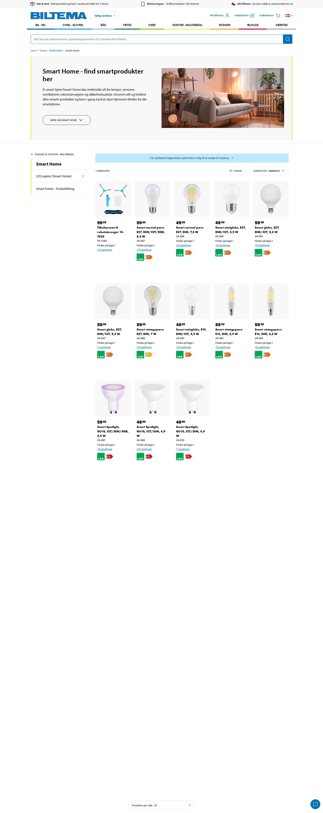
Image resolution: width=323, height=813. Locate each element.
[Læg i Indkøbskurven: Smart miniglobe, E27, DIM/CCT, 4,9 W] (230, 264)
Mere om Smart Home (63, 120)
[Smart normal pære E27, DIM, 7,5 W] (192, 199)
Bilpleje (253, 25)
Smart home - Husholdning (55, 188)
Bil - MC (41, 25)
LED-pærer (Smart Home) (54, 176)
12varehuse (104, 250)
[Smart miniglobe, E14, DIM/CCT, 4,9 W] (192, 301)
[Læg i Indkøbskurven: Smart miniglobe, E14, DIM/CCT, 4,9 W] (191, 366)
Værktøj (282, 25)
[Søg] (287, 39)
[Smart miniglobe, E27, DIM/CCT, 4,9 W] (231, 199)
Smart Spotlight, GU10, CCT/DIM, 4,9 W (151, 431)
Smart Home (48, 164)
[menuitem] (40, 25)
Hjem (152, 25)
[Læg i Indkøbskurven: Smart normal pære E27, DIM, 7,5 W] (191, 264)
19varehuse (144, 250)
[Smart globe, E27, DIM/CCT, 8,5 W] (271, 199)
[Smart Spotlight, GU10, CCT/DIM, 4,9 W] (152, 398)
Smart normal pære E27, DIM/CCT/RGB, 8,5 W (151, 232)
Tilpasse (237, 170)
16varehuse (262, 347)
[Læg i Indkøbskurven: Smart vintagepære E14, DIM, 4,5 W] (270, 366)
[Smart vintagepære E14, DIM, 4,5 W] (271, 301)
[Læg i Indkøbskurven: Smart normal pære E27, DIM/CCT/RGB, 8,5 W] (151, 269)
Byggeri (224, 25)
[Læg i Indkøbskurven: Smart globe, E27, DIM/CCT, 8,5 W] (270, 264)
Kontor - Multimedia (187, 25)
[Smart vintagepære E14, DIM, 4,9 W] (231, 301)
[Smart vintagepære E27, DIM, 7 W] (152, 301)
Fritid (127, 25)
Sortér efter (266, 170)
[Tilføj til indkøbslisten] (101, 259)
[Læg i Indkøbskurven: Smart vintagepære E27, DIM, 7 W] (151, 366)
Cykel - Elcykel (73, 25)
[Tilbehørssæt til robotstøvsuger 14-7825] (113, 199)
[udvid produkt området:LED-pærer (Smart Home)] (83, 176)
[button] (289, 15)
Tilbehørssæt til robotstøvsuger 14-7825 (110, 232)
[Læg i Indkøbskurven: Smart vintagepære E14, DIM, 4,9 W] (230, 366)
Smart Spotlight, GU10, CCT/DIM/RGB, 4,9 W (113, 431)
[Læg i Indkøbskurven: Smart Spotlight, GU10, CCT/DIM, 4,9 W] (151, 468)
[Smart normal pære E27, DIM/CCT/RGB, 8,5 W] (152, 199)
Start (33, 50)
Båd (103, 25)
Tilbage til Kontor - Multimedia (54, 154)
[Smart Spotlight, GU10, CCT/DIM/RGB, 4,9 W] (113, 398)
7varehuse (104, 347)
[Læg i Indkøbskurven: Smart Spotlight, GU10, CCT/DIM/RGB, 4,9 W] (112, 468)
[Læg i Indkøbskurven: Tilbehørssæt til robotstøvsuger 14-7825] (112, 259)
